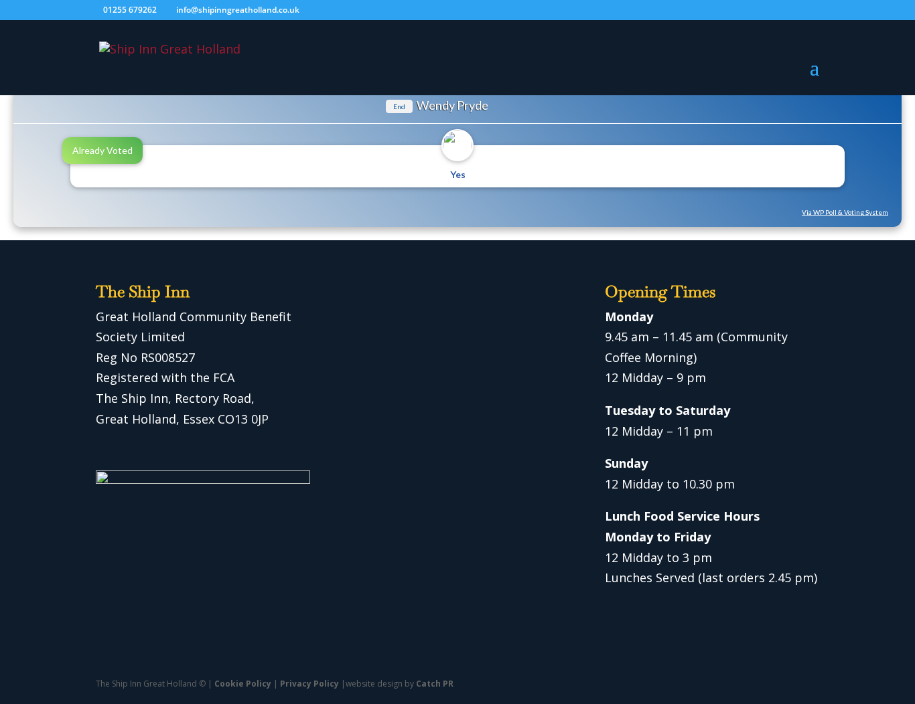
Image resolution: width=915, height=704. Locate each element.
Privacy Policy (309, 683)
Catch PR (434, 683)
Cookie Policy (242, 683)
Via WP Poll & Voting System (845, 212)
